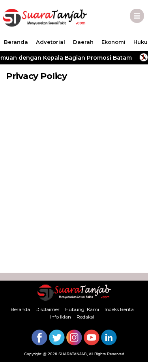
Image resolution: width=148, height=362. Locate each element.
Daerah (83, 42)
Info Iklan (60, 317)
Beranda (16, 42)
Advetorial (50, 42)
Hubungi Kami (82, 309)
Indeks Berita (119, 309)
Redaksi (85, 317)
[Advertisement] (74, 183)
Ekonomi (113, 42)
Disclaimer (48, 309)
